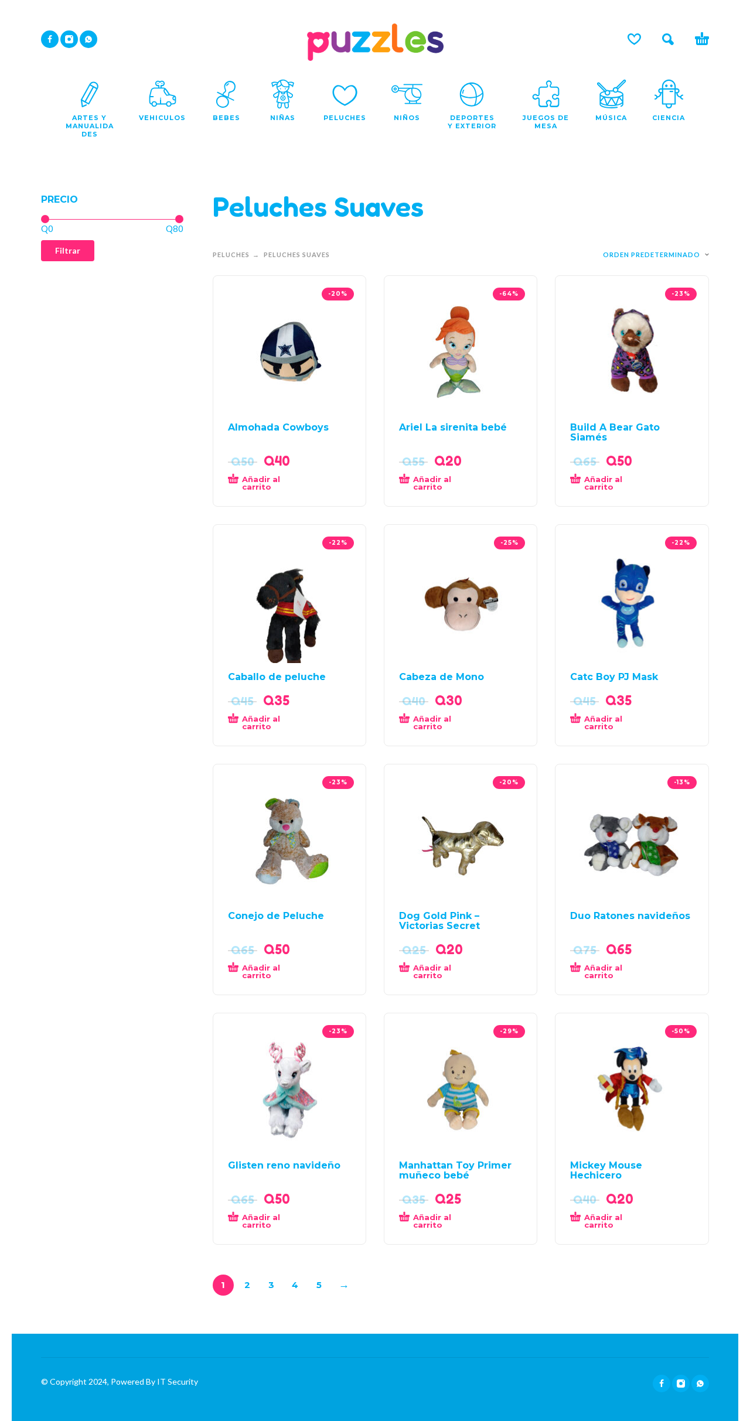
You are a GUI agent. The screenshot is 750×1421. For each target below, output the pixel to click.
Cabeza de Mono (441, 676)
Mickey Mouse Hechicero (606, 1170)
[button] (668, 39)
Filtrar (67, 250)
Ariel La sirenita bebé (453, 427)
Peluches (231, 254)
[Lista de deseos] (634, 39)
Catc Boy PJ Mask (614, 676)
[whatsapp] (88, 39)
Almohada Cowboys (278, 427)
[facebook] (50, 39)
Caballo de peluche (277, 676)
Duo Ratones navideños (630, 915)
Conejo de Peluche (276, 915)
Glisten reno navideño (284, 1165)
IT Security (176, 1381)
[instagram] (69, 39)
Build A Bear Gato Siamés (615, 432)
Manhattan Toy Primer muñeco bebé (455, 1170)
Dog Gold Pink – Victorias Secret (439, 920)
